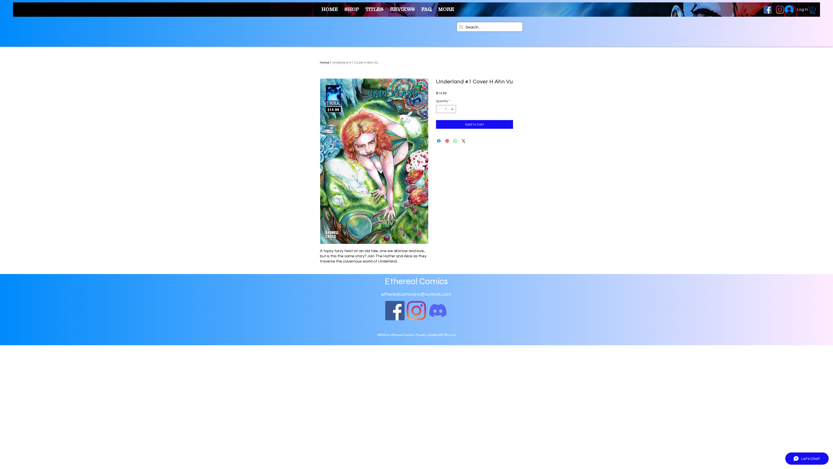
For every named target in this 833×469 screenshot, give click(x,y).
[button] (812, 10)
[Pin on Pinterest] (447, 141)
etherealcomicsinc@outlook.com (416, 294)
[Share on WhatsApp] (455, 141)
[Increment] (452, 109)
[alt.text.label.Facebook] (768, 10)
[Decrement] (439, 109)
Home (324, 62)
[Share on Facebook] (438, 141)
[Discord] (438, 310)
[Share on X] (463, 141)
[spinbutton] (446, 109)
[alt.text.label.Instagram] (780, 10)
